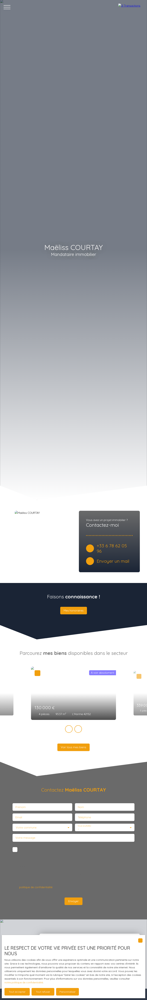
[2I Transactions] (131, 7)
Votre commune (26, 827)
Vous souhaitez (84, 826)
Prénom (20, 807)
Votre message (25, 837)
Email (18, 817)
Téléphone (84, 817)
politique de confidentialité (36, 887)
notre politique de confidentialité (23, 982)
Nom (81, 807)
